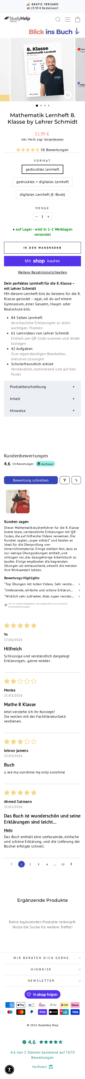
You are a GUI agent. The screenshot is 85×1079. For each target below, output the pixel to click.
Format (42, 160)
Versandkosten (54, 139)
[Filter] (65, 480)
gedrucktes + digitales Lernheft (42, 181)
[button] (29, 149)
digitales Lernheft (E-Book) (42, 194)
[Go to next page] (72, 864)
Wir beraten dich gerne (41, 958)
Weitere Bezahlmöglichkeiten (42, 272)
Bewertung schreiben (31, 480)
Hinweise (41, 969)
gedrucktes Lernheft (42, 169)
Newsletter (41, 980)
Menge (42, 208)
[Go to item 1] (18, 501)
